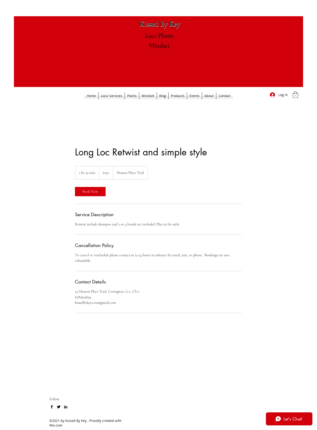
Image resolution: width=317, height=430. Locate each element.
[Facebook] (51, 406)
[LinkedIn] (65, 406)
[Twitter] (58, 406)
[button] (295, 94)
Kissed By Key (160, 23)
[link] (90, 191)
